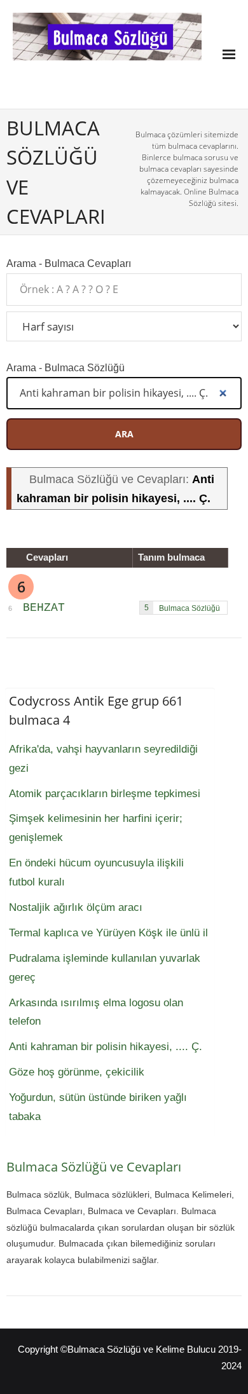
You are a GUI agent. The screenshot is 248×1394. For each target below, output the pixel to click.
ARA (124, 434)
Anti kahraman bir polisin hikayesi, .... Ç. (105, 1047)
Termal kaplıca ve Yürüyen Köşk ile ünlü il (108, 933)
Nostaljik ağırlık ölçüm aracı (75, 907)
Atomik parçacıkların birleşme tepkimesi (104, 794)
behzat (44, 607)
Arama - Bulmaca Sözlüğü (65, 367)
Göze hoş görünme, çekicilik (76, 1072)
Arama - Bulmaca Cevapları (68, 263)
